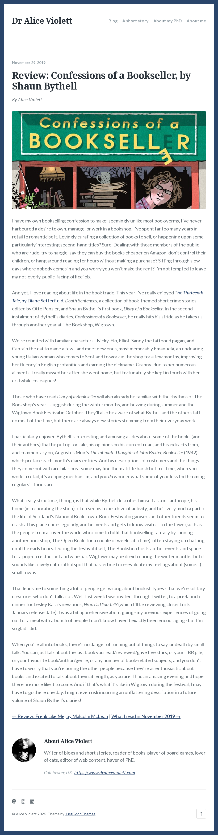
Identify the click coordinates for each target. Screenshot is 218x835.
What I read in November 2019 (146, 716)
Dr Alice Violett (42, 20)
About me (196, 20)
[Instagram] (23, 801)
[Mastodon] (14, 801)
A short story (135, 20)
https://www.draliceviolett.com (104, 773)
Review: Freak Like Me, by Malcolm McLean (60, 716)
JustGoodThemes (80, 814)
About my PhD (167, 20)
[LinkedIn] (32, 801)
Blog (113, 20)
